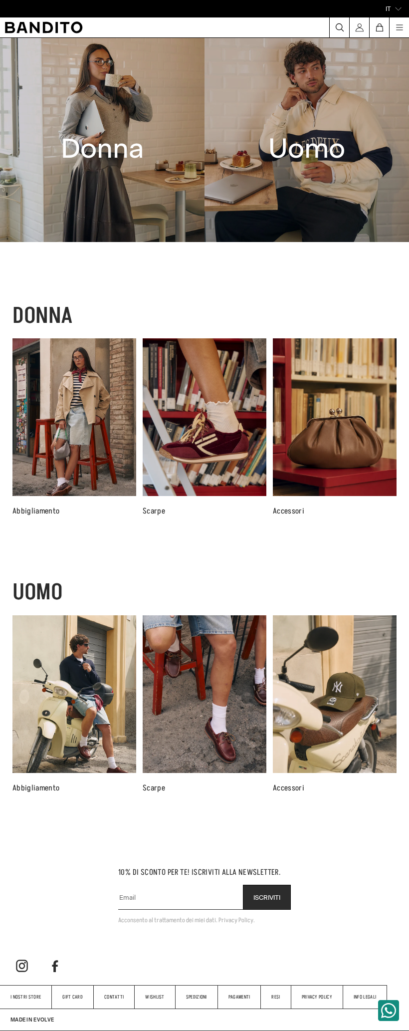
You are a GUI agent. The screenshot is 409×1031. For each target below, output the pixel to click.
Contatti (114, 997)
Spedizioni (196, 997)
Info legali (365, 997)
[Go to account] (359, 27)
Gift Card (72, 997)
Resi (275, 997)
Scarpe (154, 511)
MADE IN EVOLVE (32, 1019)
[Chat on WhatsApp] (388, 1010)
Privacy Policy (317, 997)
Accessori (288, 511)
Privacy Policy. (236, 920)
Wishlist (154, 997)
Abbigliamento (35, 511)
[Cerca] (339, 27)
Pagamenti (239, 997)
